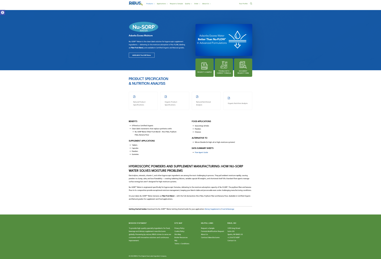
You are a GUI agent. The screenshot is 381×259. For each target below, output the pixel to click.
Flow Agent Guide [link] (201, 152)
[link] (2, 12)
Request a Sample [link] (207, 228)
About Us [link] (204, 234)
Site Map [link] (177, 234)
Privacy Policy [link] (179, 228)
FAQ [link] (175, 240)
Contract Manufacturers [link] (210, 237)
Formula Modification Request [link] (212, 231)
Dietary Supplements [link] (212, 209)
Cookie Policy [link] (179, 231)
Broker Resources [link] (181, 237)
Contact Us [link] (232, 240)
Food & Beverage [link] (227, 209)
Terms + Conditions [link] (181, 243)
